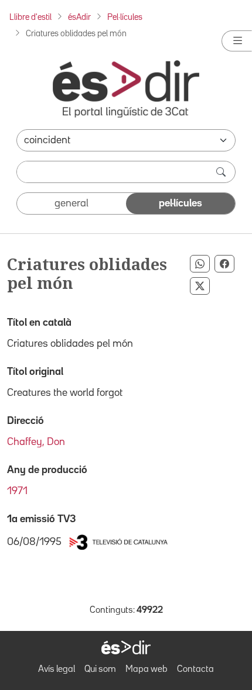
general (71, 203)
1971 (17, 491)
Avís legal (56, 669)
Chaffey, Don (36, 442)
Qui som (100, 669)
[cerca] (222, 172)
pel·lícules (180, 203)
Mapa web (146, 669)
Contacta (195, 669)
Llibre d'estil (30, 17)
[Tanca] (237, 40)
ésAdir (79, 17)
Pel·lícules (124, 17)
